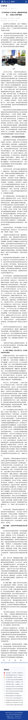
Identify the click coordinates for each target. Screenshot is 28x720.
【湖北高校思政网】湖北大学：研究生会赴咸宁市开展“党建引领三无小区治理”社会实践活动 (15, 675)
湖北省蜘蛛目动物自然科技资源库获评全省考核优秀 (15, 700)
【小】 (16, 20)
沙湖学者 (12, 8)
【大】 (12, 20)
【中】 (14, 20)
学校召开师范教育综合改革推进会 (12, 693)
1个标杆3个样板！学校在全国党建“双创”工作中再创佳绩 (15, 697)
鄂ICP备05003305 (18, 716)
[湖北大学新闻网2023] (7, 2)
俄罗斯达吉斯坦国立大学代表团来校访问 (14, 695)
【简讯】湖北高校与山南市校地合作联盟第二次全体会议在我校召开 (15, 691)
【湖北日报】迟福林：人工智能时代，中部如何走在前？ (15, 681)
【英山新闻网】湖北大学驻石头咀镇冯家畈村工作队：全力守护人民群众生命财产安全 (15, 688)
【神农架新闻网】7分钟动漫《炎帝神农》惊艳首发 (15, 677)
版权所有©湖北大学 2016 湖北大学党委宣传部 (14, 712)
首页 (9, 8)
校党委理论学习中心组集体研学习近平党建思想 (15, 702)
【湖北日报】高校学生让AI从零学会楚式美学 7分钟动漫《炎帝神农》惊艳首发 (15, 686)
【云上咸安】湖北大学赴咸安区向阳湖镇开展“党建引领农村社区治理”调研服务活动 (15, 679)
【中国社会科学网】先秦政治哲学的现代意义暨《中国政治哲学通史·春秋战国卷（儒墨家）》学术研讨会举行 (15, 704)
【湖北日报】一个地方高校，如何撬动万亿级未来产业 (15, 672)
